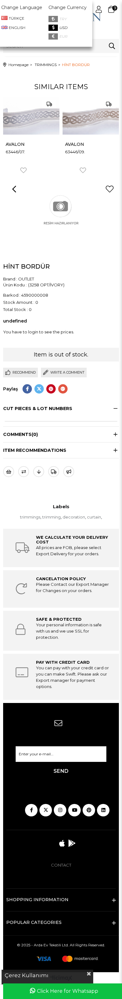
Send (61, 771)
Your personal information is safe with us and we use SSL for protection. (69, 631)
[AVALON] (31, 116)
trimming (51, 516)
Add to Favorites (23, 170)
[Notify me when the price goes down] (38, 471)
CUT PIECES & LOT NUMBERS (37, 408)
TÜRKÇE (16, 18)
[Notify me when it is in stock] (68, 471)
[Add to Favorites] (109, 189)
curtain (94, 516)
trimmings (30, 516)
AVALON (15, 144)
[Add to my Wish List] (8, 471)
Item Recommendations (34, 450)
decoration (74, 516)
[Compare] (23, 471)
